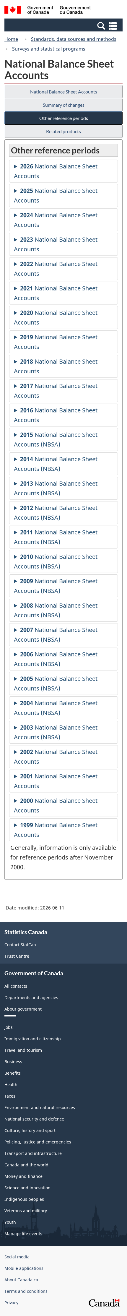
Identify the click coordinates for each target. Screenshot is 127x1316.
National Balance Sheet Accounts (63, 91)
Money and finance (23, 1176)
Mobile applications (23, 1268)
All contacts (15, 986)
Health (10, 1084)
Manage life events (23, 1233)
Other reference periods (63, 118)
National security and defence (34, 1119)
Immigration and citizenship (32, 1038)
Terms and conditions (26, 1291)
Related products (63, 131)
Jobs (8, 1027)
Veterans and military (25, 1210)
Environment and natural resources (39, 1107)
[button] (64, 25)
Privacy (11, 1302)
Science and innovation (27, 1187)
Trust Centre (16, 956)
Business (13, 1061)
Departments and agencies (31, 997)
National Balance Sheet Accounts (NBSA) (55, 441)
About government (23, 1009)
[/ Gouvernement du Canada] (47, 11)
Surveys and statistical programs (48, 49)
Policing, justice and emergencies (37, 1142)
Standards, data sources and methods (73, 39)
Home (11, 39)
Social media (17, 1257)
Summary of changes (63, 105)
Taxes (9, 1096)
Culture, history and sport (30, 1130)
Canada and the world (26, 1165)
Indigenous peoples (24, 1199)
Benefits (12, 1073)
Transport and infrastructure (33, 1153)
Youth (10, 1222)
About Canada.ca (21, 1279)
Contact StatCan (20, 944)
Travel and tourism (23, 1050)
